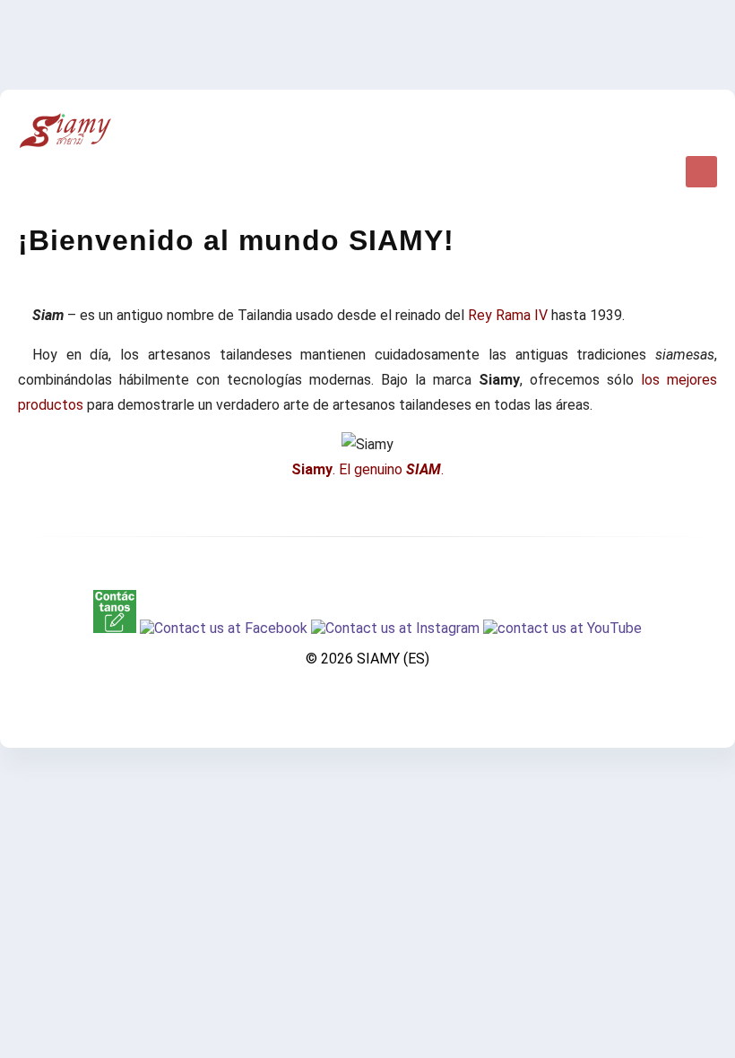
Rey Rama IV (508, 315)
